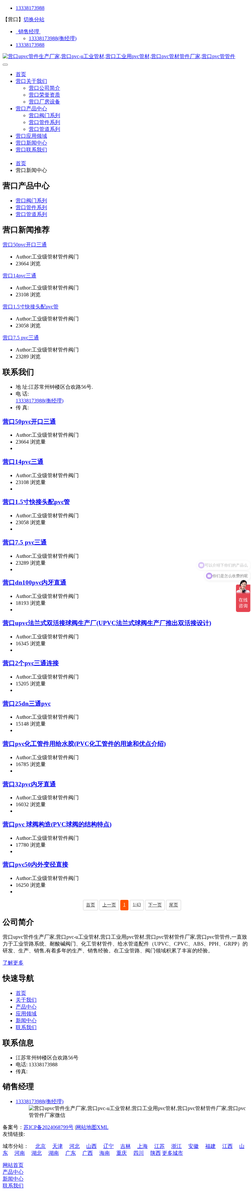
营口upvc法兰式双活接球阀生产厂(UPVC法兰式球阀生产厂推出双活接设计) (107, 623)
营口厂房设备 (44, 101)
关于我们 (26, 1000)
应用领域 (26, 1013)
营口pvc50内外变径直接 (35, 864)
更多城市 (172, 1153)
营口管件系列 (44, 122)
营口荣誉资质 (44, 95)
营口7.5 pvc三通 (21, 337)
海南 (104, 1153)
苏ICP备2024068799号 (49, 1127)
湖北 (36, 1153)
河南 (19, 1153)
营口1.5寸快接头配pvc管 (31, 306)
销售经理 (28, 31)
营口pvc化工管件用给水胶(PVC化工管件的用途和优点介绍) (84, 743)
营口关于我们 (31, 81)
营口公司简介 (44, 88)
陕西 (155, 1153)
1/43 (137, 904)
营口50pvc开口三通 (25, 244)
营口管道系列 (44, 129)
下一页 (155, 904)
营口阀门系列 (44, 115)
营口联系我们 (31, 149)
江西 (227, 1146)
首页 (21, 74)
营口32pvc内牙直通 (29, 784)
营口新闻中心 (31, 143)
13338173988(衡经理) (52, 38)
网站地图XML (92, 1127)
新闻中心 (26, 1020)
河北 (74, 1146)
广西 (87, 1153)
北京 (40, 1146)
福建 (210, 1146)
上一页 (109, 904)
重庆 (121, 1153)
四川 (138, 1153)
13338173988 (30, 8)
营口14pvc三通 (19, 275)
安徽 (193, 1146)
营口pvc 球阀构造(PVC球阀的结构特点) (57, 824)
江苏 (159, 1146)
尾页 (173, 904)
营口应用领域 (31, 136)
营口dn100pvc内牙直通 (34, 582)
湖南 (53, 1153)
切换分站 (34, 19)
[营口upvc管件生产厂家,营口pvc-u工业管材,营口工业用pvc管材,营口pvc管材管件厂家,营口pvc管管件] (119, 56)
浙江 (176, 1146)
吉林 (125, 1146)
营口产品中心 (31, 108)
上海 (142, 1146)
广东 (70, 1153)
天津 (57, 1146)
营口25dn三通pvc (27, 703)
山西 (91, 1146)
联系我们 (26, 1027)
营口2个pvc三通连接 (31, 663)
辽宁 (108, 1146)
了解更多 (13, 962)
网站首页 (13, 1165)
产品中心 (26, 1007)
